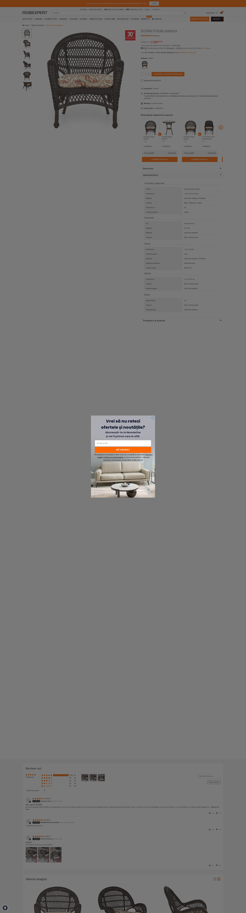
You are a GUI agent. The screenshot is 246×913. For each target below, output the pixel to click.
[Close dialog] (152, 418)
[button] (5, 908)
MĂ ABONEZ (123, 450)
